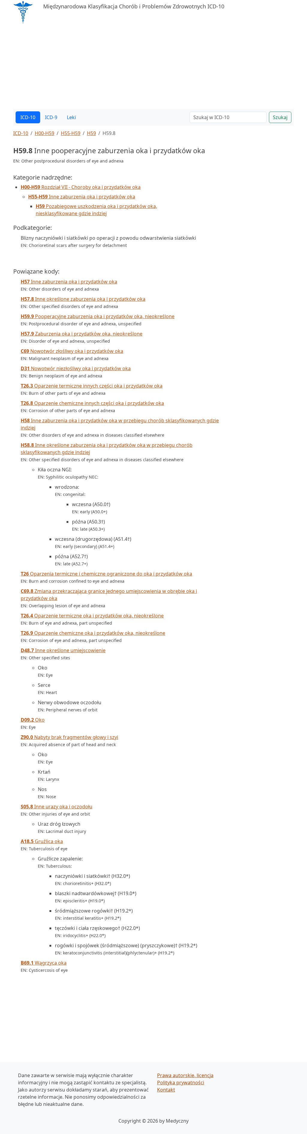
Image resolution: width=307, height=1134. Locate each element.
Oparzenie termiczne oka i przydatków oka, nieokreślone (92, 615)
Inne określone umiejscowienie (63, 650)
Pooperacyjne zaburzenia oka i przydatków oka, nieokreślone (97, 316)
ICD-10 (27, 117)
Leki (71, 117)
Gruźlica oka (42, 841)
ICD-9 (51, 117)
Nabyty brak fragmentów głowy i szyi (69, 737)
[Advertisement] (153, 67)
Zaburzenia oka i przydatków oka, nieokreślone (81, 333)
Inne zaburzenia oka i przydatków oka (81, 196)
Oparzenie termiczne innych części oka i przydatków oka (91, 385)
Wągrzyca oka (44, 963)
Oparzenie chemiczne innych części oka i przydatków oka (92, 403)
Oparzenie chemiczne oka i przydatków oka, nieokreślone (93, 633)
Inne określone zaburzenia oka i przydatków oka (83, 299)
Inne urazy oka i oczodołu (56, 806)
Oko (33, 719)
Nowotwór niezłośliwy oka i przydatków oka (76, 368)
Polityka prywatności (180, 1082)
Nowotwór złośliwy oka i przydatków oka (72, 351)
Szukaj (280, 117)
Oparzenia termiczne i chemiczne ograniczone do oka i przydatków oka (106, 573)
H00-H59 (44, 133)
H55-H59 (70, 133)
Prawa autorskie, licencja (185, 1075)
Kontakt (166, 1089)
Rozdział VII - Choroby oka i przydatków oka (81, 187)
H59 (91, 133)
